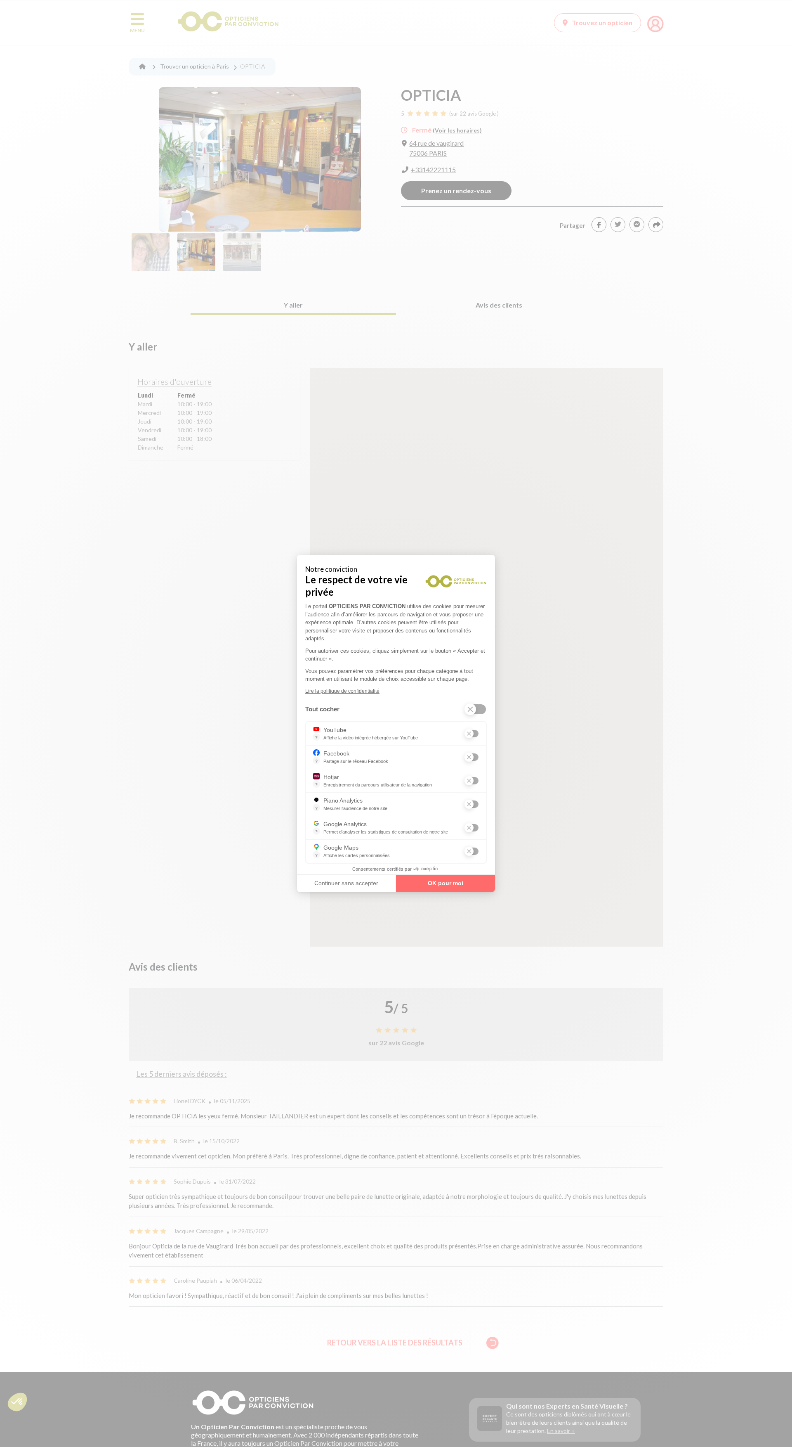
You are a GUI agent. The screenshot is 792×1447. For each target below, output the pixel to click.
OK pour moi (445, 883)
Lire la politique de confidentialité (342, 691)
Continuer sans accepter (346, 883)
